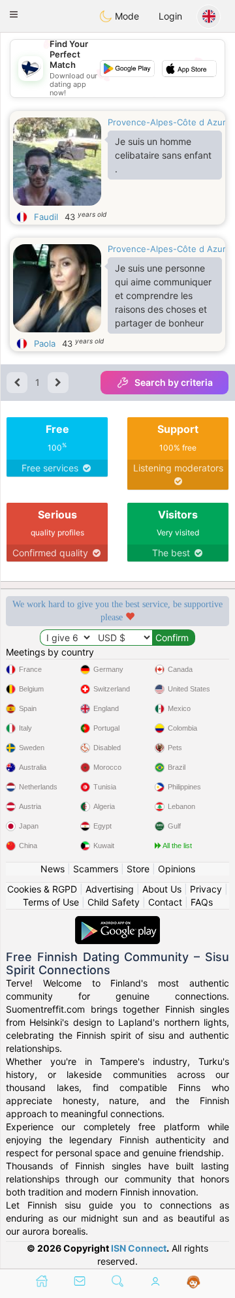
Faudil (46, 217)
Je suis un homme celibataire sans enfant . (163, 155)
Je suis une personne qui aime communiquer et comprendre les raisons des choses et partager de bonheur (163, 295)
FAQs (202, 902)
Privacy (206, 888)
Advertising (110, 888)
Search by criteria (173, 382)
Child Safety (113, 902)
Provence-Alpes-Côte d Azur (167, 122)
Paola (44, 343)
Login (170, 16)
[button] (13, 14)
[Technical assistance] (194, 1282)
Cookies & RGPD (42, 888)
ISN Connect (138, 1248)
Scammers (95, 868)
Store (138, 868)
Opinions (176, 868)
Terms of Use (51, 902)
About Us (161, 888)
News (52, 868)
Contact (165, 902)
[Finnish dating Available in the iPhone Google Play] (117, 922)
